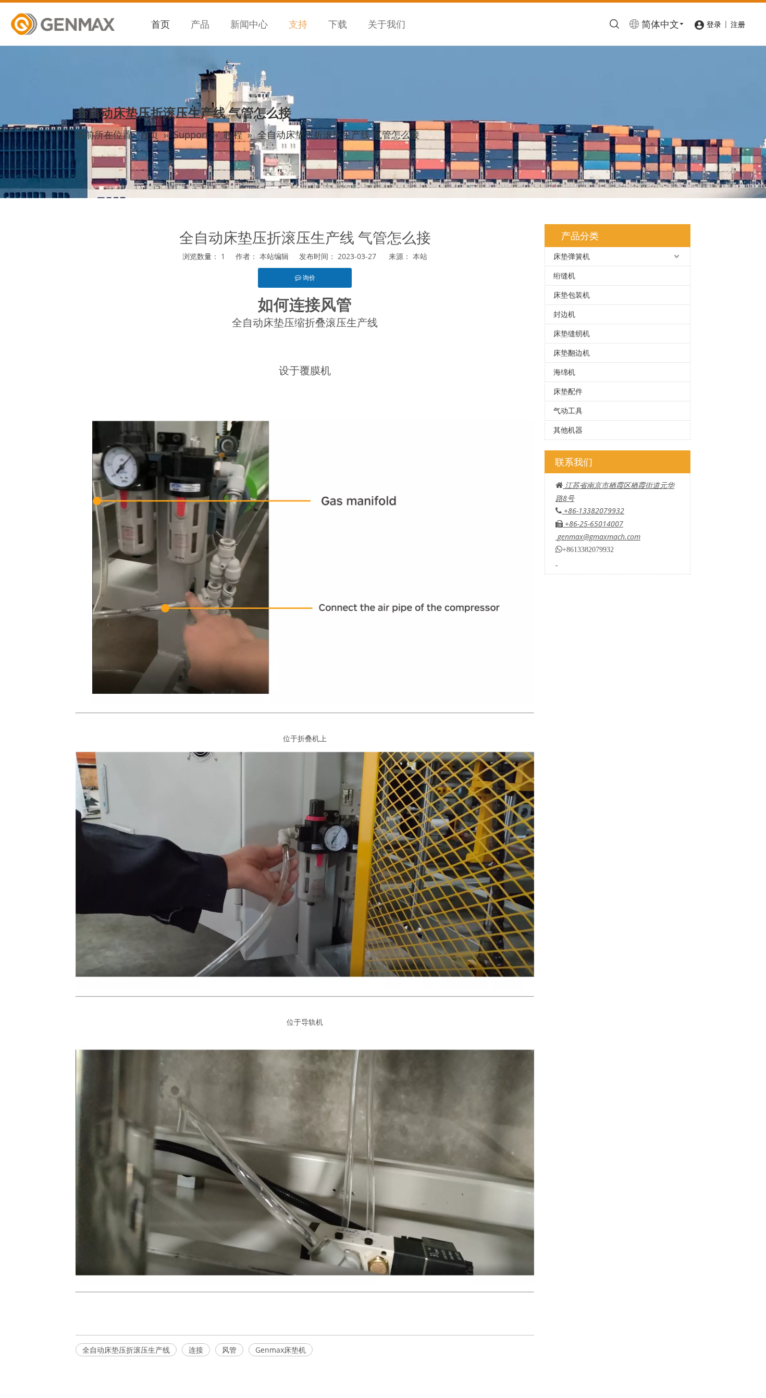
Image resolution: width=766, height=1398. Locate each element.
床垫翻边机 (571, 353)
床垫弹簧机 (571, 256)
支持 (298, 24)
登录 (714, 24)
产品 (200, 24)
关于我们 (386, 24)
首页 (160, 24)
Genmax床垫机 (280, 1350)
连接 (196, 1350)
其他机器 (568, 430)
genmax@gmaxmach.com (599, 537)
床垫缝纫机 (571, 333)
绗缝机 (564, 275)
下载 (337, 24)
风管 (229, 1350)
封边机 (564, 314)
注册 (738, 24)
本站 (420, 256)
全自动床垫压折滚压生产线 (126, 1350)
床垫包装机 (571, 295)
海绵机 (564, 372)
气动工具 (568, 410)
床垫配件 (568, 391)
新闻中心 (249, 24)
